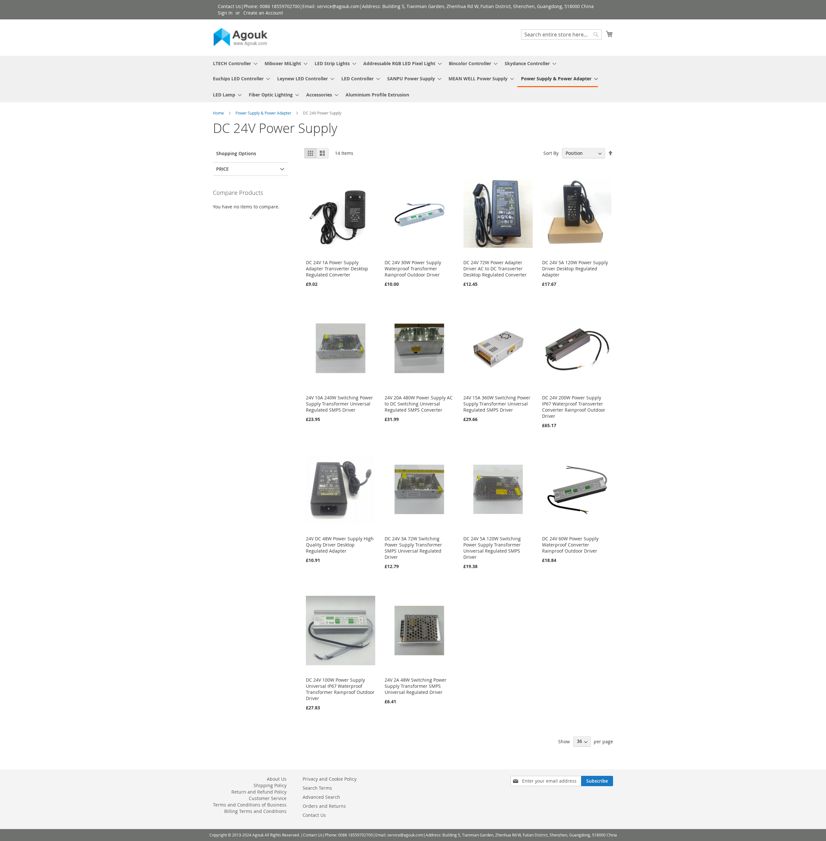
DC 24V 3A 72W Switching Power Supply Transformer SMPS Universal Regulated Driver (413, 548)
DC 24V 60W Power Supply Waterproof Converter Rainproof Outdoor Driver (570, 545)
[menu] (413, 79)
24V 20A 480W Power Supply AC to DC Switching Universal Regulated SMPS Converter (419, 404)
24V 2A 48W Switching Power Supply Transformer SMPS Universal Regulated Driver (416, 686)
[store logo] (240, 37)
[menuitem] (233, 63)
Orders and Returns (324, 806)
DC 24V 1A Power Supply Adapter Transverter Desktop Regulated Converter (337, 268)
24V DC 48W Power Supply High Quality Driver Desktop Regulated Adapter (340, 545)
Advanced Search (321, 797)
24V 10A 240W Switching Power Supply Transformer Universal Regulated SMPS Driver (339, 404)
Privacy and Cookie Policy (330, 779)
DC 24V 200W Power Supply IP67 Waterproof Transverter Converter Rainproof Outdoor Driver (573, 407)
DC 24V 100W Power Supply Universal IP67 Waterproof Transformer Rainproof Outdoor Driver (340, 689)
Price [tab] (222, 169)
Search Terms (317, 788)
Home (219, 112)
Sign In (225, 13)
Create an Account (263, 13)
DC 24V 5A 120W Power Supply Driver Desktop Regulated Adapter (575, 268)
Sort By (551, 153)
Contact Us (314, 815)
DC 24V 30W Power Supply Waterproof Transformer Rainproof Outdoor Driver (413, 268)
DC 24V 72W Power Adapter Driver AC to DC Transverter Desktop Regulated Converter (495, 268)
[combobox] (561, 34)
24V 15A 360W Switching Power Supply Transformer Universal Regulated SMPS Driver (496, 404)
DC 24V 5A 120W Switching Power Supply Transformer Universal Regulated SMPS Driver (492, 548)
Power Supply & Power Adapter (264, 112)
